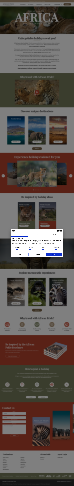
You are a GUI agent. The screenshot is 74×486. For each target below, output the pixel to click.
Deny (20, 254)
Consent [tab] (19, 234)
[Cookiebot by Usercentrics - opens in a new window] (57, 231)
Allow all (53, 254)
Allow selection (37, 254)
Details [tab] (37, 234)
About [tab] (54, 234)
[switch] (30, 249)
